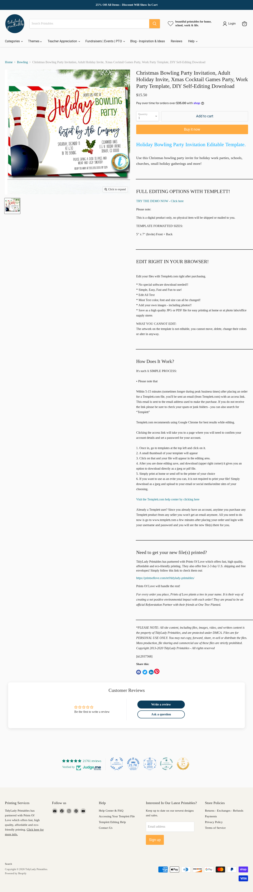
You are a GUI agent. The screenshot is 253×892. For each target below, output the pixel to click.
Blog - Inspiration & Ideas (147, 41)
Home (9, 62)
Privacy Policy (214, 822)
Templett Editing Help (112, 822)
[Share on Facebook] (138, 672)
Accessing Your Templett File (117, 816)
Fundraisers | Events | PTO (104, 41)
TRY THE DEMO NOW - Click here (160, 201)
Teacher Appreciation (63, 41)
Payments (211, 816)
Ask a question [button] (161, 714)
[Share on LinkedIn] (151, 672)
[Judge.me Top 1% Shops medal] (183, 763)
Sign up (155, 840)
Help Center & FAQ (111, 810)
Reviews (176, 41)
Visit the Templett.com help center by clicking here (167, 499)
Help (191, 41)
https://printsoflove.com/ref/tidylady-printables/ (165, 578)
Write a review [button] (161, 704)
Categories (13, 41)
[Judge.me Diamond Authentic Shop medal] (116, 763)
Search (8, 863)
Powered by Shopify (15, 873)
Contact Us (105, 827)
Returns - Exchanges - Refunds (224, 810)
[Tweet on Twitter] (145, 672)
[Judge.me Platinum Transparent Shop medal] (166, 763)
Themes (34, 41)
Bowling (22, 62)
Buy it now (192, 129)
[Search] (154, 23)
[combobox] (89, 23)
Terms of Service (215, 827)
